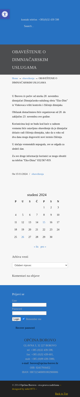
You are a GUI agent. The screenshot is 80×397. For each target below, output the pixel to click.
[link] (5, 14)
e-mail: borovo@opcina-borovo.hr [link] (40, 363)
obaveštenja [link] (28, 78)
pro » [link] (43, 246)
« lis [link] (36, 246)
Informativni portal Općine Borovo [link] (40, 8)
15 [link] (44, 222)
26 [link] (22, 237)
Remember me (33, 319)
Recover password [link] (25, 327)
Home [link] (15, 78)
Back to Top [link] (61, 393)
